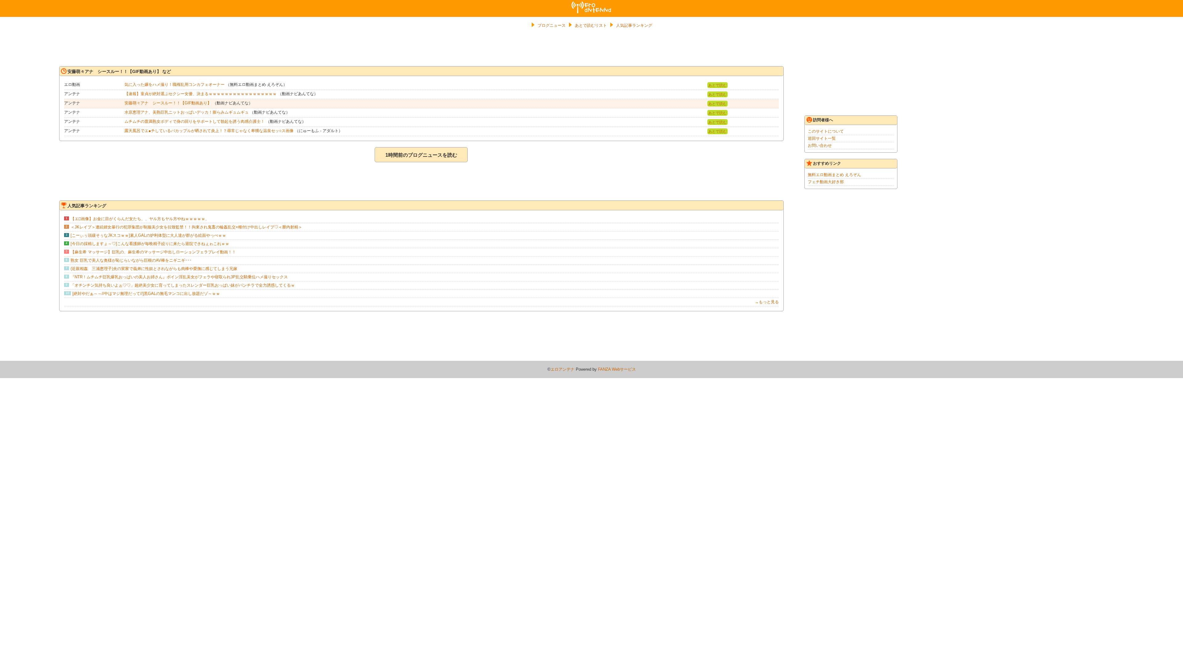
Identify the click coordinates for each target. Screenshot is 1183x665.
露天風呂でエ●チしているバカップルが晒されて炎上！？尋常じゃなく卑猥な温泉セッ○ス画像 (209, 130)
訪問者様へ (823, 120)
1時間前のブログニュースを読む (421, 155)
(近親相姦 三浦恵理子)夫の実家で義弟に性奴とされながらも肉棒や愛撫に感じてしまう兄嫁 (154, 268)
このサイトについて (826, 131)
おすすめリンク (827, 163)
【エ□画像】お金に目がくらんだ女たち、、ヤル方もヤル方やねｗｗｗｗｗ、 (140, 218)
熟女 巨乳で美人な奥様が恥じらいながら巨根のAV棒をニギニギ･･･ (131, 260)
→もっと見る (767, 302)
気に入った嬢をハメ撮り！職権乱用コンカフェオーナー (174, 84)
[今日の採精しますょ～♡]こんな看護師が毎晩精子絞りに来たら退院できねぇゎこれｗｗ (150, 243)
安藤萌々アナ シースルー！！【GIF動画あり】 (167, 103)
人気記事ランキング (634, 25)
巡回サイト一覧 (822, 138)
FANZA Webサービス (617, 369)
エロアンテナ (591, 4)
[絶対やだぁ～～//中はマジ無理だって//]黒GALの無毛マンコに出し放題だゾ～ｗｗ (146, 293)
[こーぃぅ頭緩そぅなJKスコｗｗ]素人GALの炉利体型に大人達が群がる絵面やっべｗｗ (148, 235)
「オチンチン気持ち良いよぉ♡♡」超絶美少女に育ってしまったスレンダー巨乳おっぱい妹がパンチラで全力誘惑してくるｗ (183, 285)
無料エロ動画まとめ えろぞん (834, 174)
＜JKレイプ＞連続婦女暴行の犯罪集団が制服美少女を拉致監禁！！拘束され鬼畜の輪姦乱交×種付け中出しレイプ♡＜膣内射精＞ (186, 227)
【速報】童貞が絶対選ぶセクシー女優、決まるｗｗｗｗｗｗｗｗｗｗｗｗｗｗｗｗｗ (200, 93)
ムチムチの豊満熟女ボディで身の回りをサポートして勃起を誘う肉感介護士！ (194, 121)
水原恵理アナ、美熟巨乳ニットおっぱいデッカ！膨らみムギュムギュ (186, 112)
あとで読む (717, 85)
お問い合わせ (820, 145)
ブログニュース (552, 25)
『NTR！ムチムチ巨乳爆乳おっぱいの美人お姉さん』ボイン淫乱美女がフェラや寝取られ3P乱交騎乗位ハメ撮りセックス (179, 277)
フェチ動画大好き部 (826, 181)
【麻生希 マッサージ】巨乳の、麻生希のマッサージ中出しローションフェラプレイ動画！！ (153, 252)
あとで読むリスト (591, 25)
